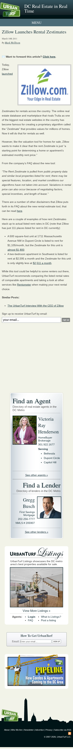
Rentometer (24, 284)
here (19, 210)
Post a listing (48, 620)
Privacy (48, 730)
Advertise (39, 730)
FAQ (30, 620)
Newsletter (29, 730)
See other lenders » (36, 531)
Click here (49, 56)
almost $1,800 (15, 249)
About (6, 730)
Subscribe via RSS (62, 730)
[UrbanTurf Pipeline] (36, 687)
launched (7, 73)
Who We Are (16, 730)
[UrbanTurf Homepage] (19, 14)
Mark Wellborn (12, 42)
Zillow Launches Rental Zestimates (34, 32)
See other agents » (36, 475)
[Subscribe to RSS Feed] (69, 733)
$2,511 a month (42, 263)
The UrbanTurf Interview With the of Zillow (35, 305)
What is (51, 616)
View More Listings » (36, 610)
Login (31, 616)
